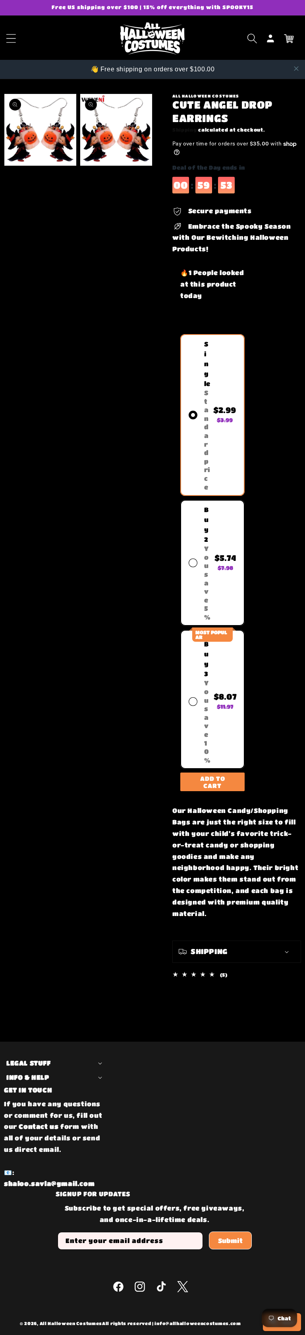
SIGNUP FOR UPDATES (93, 1193)
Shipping (184, 129)
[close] (296, 68)
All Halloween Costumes (71, 1323)
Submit (230, 1240)
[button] (252, 38)
